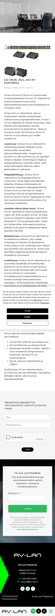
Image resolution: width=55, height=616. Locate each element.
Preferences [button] (44, 303)
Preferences (27, 323)
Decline (27, 317)
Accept (27, 311)
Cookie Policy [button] (37, 300)
